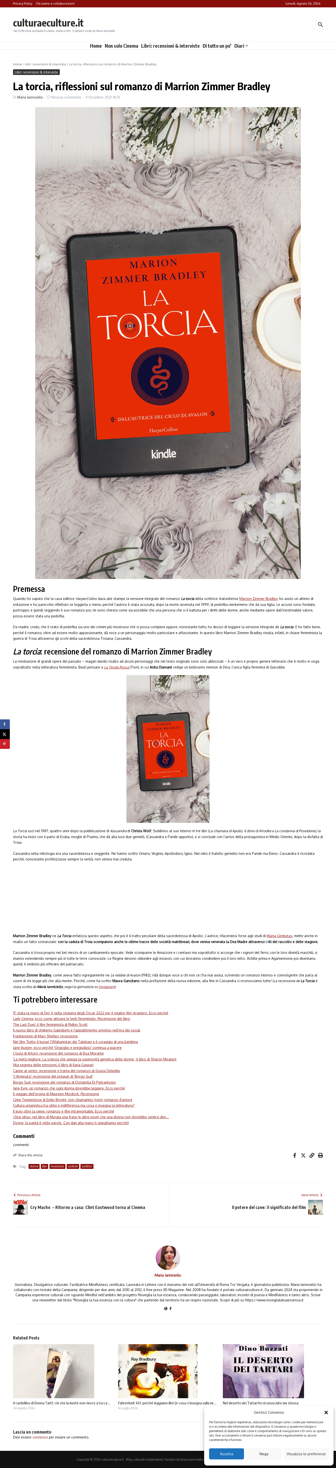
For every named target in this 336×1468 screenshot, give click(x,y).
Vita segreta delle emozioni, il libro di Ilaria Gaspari (53, 1065)
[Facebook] (170, 1309)
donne (34, 1166)
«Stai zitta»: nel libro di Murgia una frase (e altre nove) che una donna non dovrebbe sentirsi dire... (91, 1117)
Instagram (107, 987)
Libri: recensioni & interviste (170, 46)
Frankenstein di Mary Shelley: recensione (45, 1036)
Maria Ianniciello (30, 97)
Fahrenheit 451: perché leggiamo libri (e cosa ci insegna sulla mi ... (167, 1403)
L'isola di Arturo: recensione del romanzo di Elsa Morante (58, 1053)
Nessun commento (66, 97)
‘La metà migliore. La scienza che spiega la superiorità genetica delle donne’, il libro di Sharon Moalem (94, 1059)
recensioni (57, 1166)
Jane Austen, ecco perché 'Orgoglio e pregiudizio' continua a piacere (67, 1048)
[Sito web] (166, 1309)
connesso (40, 1437)
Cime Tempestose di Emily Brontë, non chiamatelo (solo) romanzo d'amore (72, 1100)
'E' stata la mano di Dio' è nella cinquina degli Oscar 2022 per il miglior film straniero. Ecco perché (90, 1013)
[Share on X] (5, 734)
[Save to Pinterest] (5, 744)
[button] (326, 1412)
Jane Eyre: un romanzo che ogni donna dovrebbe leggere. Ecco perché (69, 1088)
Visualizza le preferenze (306, 1454)
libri (44, 1166)
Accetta (226, 1454)
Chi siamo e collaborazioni (55, 3)
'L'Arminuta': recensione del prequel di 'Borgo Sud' (53, 1076)
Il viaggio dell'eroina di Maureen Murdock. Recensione (56, 1094)
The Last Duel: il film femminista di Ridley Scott (50, 1024)
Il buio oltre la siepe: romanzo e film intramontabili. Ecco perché (63, 1111)
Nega (264, 1454)
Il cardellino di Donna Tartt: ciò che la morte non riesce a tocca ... (61, 1403)
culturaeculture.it (48, 22)
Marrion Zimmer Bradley (258, 598)
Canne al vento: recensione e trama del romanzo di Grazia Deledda (66, 1071)
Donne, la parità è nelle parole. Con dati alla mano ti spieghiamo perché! (71, 1123)
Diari (239, 46)
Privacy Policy (22, 3)
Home (96, 46)
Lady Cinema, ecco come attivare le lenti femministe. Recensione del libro (71, 1019)
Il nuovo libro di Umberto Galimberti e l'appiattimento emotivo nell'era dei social (76, 1030)
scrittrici (87, 1166)
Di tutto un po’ (217, 46)
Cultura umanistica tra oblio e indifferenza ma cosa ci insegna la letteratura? (74, 1105)
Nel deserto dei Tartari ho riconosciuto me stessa (260, 1403)
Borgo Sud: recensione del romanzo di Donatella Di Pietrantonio (64, 1082)
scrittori (73, 1166)
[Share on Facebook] (5, 724)
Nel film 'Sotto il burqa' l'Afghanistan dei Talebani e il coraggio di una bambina (75, 1042)
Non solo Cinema (121, 46)
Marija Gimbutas (279, 936)
